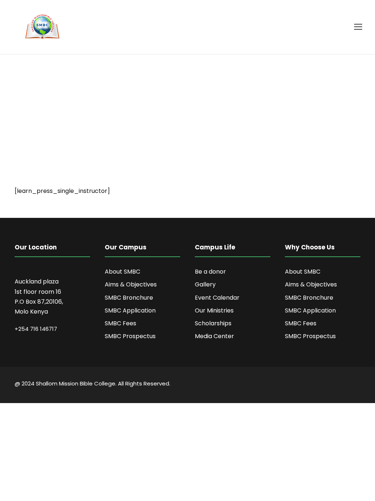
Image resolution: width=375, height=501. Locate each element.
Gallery (205, 284)
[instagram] (357, 385)
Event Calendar (217, 297)
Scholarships (213, 323)
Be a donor (210, 271)
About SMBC (122, 271)
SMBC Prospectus (130, 336)
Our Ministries (214, 310)
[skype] (332, 385)
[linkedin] (319, 385)
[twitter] (345, 385)
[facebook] (306, 385)
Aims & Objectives (131, 284)
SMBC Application (130, 310)
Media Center (214, 336)
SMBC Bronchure (129, 297)
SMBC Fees (120, 323)
